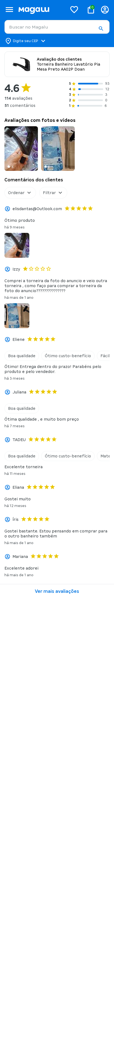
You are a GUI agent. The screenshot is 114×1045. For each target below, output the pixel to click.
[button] (100, 28)
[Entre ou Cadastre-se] (105, 9)
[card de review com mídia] (21, 148)
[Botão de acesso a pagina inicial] (41, 9)
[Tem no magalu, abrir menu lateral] (9, 9)
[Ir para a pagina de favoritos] (74, 9)
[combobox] (57, 27)
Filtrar (49, 193)
